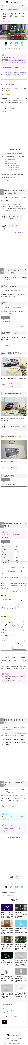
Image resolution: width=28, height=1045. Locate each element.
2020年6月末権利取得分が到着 (12, 167)
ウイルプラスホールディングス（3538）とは (14, 153)
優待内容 (7, 161)
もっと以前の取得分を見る (9, 484)
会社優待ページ (23, 326)
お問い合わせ (14, 1040)
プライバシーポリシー (18, 1038)
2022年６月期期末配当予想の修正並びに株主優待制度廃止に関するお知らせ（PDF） (13, 62)
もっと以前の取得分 (9, 171)
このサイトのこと (8, 1038)
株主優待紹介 (12, 892)
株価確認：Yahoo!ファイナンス (12, 828)
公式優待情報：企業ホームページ (12, 831)
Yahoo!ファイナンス (21, 592)
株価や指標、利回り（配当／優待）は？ (13, 174)
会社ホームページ (22, 232)
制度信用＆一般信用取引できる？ (12, 177)
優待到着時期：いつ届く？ (11, 163)
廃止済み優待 (9, 895)
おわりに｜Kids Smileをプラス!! (11, 180)
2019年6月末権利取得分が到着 (12, 169)
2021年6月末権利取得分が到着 (12, 165)
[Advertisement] (14, 129)
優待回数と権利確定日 (10, 159)
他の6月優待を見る (13, 837)
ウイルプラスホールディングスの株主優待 (14, 156)
